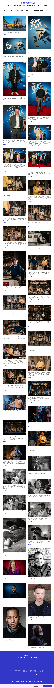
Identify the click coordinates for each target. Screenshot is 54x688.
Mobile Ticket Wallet (49, 3)
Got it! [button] (48, 686)
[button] (39, 3)
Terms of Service (18, 674)
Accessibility (31, 674)
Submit (27, 664)
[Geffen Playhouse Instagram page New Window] (27, 677)
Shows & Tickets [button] (9, 5)
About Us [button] (46, 5)
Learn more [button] (36, 686)
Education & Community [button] (31, 5)
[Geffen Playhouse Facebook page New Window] (24, 677)
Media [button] (23, 5)
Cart (44, 3)
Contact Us (37, 674)
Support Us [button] (40, 5)
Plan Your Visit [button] (17, 5)
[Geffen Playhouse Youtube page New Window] (29, 677)
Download (5, 34)
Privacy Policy (25, 674)
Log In (42, 3)
